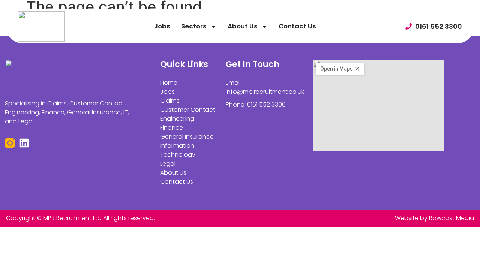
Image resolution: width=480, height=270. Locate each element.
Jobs (162, 26)
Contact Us (297, 26)
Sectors (194, 26)
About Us (243, 26)
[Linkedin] (24, 143)
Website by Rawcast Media (434, 218)
